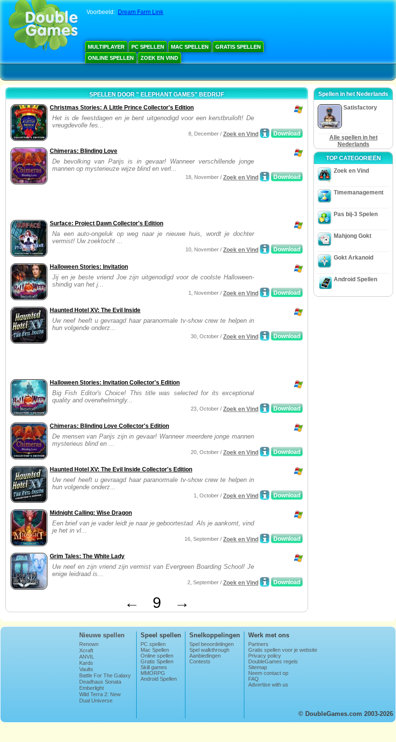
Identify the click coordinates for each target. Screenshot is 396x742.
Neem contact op (268, 673)
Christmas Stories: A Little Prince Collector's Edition (122, 107)
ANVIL (86, 657)
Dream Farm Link (140, 12)
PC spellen (147, 47)
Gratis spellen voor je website (282, 650)
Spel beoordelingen (211, 644)
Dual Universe (96, 700)
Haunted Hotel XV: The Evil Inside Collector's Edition (121, 469)
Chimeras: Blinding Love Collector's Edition (109, 426)
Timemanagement (358, 192)
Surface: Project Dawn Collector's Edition (106, 223)
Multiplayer (106, 47)
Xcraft (86, 650)
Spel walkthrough (209, 650)
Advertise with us (268, 684)
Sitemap (257, 667)
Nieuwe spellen (102, 635)
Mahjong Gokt (352, 236)
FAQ (253, 679)
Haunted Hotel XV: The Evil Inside (95, 310)
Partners (258, 644)
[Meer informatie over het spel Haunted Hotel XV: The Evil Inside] (264, 336)
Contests (200, 661)
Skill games (154, 667)
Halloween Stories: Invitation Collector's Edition (115, 382)
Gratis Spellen (238, 47)
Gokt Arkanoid (353, 257)
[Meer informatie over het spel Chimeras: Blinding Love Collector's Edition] (264, 451)
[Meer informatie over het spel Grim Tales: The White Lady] (264, 582)
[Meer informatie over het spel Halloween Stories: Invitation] (264, 292)
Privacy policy (264, 656)
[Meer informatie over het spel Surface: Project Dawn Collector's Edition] (264, 249)
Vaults (86, 669)
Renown (89, 644)
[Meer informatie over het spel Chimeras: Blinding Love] (264, 176)
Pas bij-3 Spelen (356, 214)
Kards (86, 663)
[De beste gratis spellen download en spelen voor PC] (43, 26)
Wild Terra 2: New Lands (100, 697)
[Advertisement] (121, 203)
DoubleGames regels (273, 661)
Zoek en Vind (159, 58)
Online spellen (111, 58)
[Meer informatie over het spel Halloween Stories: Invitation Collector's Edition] (264, 408)
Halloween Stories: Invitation (89, 266)
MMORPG (153, 673)
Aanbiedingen (205, 656)
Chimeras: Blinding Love (83, 151)
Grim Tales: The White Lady (87, 556)
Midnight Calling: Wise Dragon (91, 512)
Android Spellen (355, 279)
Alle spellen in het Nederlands (353, 141)
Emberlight (91, 688)
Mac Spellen (190, 47)
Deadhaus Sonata (100, 682)
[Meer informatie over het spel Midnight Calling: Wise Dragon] (264, 538)
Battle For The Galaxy (105, 675)
